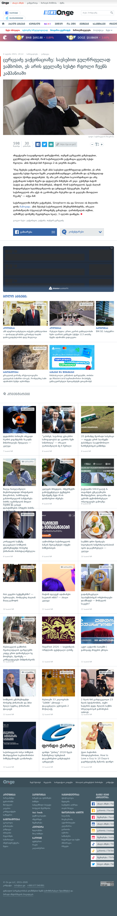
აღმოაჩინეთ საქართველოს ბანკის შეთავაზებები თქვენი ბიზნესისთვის (58, 534)
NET (47, 24)
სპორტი (37, 838)
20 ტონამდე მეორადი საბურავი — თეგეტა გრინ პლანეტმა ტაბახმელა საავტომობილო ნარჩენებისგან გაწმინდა (97, 429)
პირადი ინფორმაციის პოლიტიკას (18, 894)
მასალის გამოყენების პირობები (89, 782)
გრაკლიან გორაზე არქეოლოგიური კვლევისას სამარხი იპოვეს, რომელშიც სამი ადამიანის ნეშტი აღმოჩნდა (25, 364)
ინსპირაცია (66, 843)
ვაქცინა (42, 220)
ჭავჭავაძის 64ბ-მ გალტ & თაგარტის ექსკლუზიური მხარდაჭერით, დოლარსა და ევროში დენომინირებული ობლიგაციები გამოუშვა (97, 481)
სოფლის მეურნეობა (41, 808)
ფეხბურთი (37, 841)
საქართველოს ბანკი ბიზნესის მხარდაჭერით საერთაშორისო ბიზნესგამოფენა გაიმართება (19, 745)
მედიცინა (66, 801)
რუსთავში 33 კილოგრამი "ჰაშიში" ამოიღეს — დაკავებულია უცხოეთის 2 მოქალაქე (58, 692)
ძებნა (62, 3)
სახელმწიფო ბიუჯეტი (41, 805)
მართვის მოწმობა (49, 3)
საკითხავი (99, 24)
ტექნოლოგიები (39, 816)
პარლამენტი (8, 798)
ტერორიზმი (8, 801)
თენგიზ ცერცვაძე (55, 220)
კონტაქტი (110, 782)
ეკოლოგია (8, 823)
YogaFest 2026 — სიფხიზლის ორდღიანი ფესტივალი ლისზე (58, 639)
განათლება (8, 826)
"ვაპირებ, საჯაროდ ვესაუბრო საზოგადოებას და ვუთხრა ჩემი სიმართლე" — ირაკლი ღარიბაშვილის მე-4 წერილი (58, 429)
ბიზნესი (35, 801)
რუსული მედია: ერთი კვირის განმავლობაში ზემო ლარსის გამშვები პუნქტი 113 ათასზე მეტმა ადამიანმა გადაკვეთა (71, 320)
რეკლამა (47, 782)
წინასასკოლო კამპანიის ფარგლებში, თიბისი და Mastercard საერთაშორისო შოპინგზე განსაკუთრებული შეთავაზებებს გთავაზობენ (71, 364)
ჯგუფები (13, 13)
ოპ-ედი (71, 24)
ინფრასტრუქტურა (11, 843)
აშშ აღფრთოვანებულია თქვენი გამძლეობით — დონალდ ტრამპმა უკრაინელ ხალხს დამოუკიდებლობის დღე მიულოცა (25, 320)
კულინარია (67, 826)
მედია (5, 846)
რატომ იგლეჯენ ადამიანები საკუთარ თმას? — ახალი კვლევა (58, 587)
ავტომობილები (68, 823)
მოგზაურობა (67, 819)
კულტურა (38, 827)
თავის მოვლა (68, 808)
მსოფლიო (7, 805)
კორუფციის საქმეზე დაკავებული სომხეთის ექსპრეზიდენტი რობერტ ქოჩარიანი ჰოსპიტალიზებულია (19, 534)
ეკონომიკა (39, 795)
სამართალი (8, 839)
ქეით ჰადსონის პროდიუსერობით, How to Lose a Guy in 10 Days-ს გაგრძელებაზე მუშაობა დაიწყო (97, 745)
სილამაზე (66, 816)
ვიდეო (59, 24)
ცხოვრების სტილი (72, 812)
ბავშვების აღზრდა (70, 805)
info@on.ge (19, 885)
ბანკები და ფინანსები (41, 798)
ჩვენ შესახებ (35, 782)
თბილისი (7, 833)
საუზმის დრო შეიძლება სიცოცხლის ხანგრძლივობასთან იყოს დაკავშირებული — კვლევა (97, 534)
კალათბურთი (38, 848)
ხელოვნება (37, 830)
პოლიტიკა (98, 30)
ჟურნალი (34, 24)
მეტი (108, 30)
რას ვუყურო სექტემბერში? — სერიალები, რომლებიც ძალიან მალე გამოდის (19, 587)
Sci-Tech (37, 812)
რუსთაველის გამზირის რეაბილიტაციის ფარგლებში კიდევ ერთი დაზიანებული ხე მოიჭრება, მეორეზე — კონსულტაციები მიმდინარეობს (19, 639)
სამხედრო (7, 815)
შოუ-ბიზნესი (37, 834)
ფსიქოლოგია (68, 798)
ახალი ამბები (18, 3)
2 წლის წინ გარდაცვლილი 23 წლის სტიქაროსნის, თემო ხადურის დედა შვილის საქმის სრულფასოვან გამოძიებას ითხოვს (97, 692)
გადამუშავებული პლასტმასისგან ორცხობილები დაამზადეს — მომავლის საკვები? (97, 587)
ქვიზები (84, 24)
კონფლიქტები (9, 811)
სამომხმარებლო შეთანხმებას (57, 891)
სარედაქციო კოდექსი (63, 782)
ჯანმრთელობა (70, 795)
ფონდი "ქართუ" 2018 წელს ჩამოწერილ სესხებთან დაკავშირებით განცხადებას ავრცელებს (58, 745)
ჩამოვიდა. (25, 206)
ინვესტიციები (16, 18)
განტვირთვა (32, 3)
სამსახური (66, 836)
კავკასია (6, 808)
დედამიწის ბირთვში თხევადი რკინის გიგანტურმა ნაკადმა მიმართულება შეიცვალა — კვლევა (19, 429)
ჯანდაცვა (45, 54)
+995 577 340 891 (35, 885)
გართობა (66, 829)
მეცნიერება (37, 823)
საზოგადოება (32, 54)
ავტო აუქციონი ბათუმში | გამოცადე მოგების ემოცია (97, 639)
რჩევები (65, 846)
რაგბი (35, 845)
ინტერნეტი (37, 819)
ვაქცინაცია (32, 220)
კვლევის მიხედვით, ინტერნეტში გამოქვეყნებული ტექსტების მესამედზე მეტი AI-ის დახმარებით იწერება (58, 481)
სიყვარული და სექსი (71, 839)
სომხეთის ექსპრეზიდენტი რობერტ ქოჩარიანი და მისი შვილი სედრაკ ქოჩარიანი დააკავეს (19, 692)
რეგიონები (8, 836)
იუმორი (65, 833)
